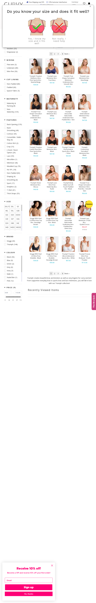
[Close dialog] (52, 565)
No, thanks (28, 593)
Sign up (29, 587)
